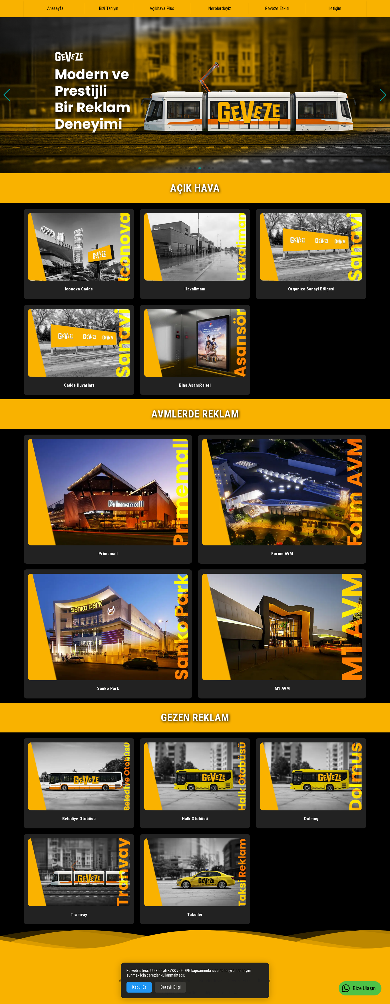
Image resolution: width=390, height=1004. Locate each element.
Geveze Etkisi (277, 8)
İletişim (334, 8)
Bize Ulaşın (364, 988)
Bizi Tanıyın (108, 8)
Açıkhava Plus (162, 8)
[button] (383, 95)
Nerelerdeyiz (219, 8)
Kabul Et (139, 987)
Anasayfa (55, 8)
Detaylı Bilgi (170, 987)
